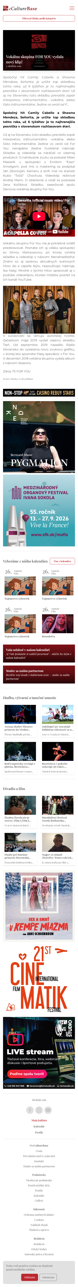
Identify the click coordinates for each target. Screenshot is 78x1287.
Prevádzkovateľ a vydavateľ (39, 1156)
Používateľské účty (39, 1185)
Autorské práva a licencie (39, 1254)
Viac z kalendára (62, 561)
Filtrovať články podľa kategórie (39, 18)
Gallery (39, 1200)
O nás (39, 1151)
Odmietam (48, 1277)
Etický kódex (39, 1249)
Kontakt (39, 1161)
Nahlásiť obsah (39, 1225)
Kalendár (39, 1126)
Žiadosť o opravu (39, 1230)
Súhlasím (29, 1277)
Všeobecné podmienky (39, 1180)
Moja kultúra (39, 1120)
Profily (39, 1132)
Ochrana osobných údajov (39, 1214)
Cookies (39, 1220)
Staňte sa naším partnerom (39, 1166)
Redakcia (39, 1244)
